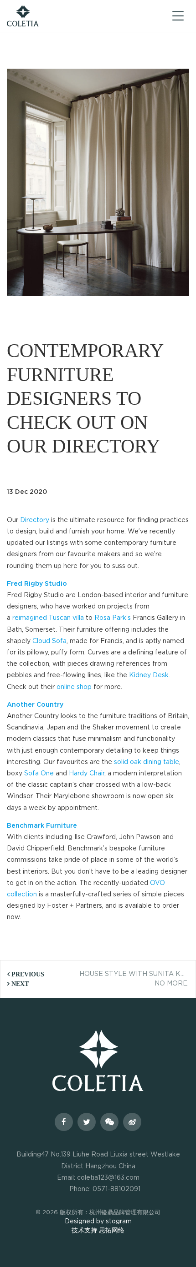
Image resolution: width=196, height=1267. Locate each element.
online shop (74, 687)
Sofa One (39, 773)
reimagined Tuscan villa (48, 618)
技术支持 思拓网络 (98, 1230)
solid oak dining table (146, 762)
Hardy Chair (86, 773)
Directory (34, 520)
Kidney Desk (149, 675)
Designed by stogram (98, 1221)
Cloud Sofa (49, 641)
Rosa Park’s (112, 618)
